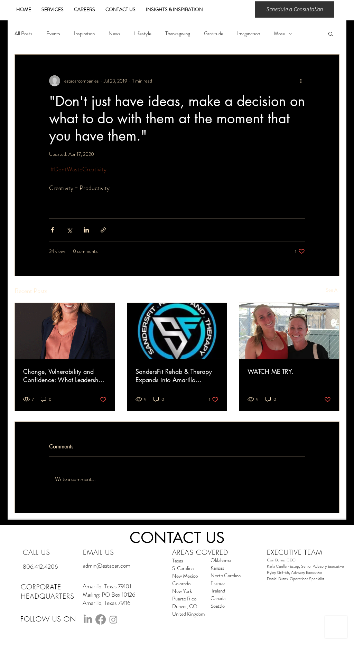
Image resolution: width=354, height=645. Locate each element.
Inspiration (84, 33)
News (114, 33)
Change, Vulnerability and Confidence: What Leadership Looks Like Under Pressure (63, 375)
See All (332, 289)
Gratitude (213, 33)
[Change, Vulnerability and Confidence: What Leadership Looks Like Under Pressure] (65, 331)
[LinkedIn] (88, 619)
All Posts (23, 33)
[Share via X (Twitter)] (69, 230)
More (279, 33)
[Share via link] (103, 230)
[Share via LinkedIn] (86, 230)
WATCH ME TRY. (271, 371)
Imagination (248, 33)
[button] (330, 33)
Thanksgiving (177, 33)
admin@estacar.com (106, 565)
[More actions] (301, 81)
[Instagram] (113, 619)
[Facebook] (100, 619)
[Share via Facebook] (52, 230)
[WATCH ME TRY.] (289, 331)
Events (53, 33)
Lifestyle (142, 33)
